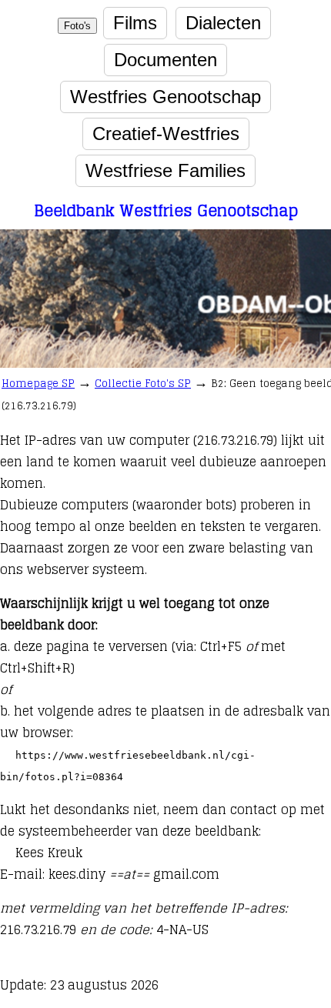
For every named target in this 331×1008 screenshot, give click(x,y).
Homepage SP (38, 383)
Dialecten (223, 22)
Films (135, 22)
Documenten (165, 59)
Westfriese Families (165, 170)
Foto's (77, 26)
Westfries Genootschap (165, 96)
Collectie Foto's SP (143, 383)
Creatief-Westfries (165, 133)
